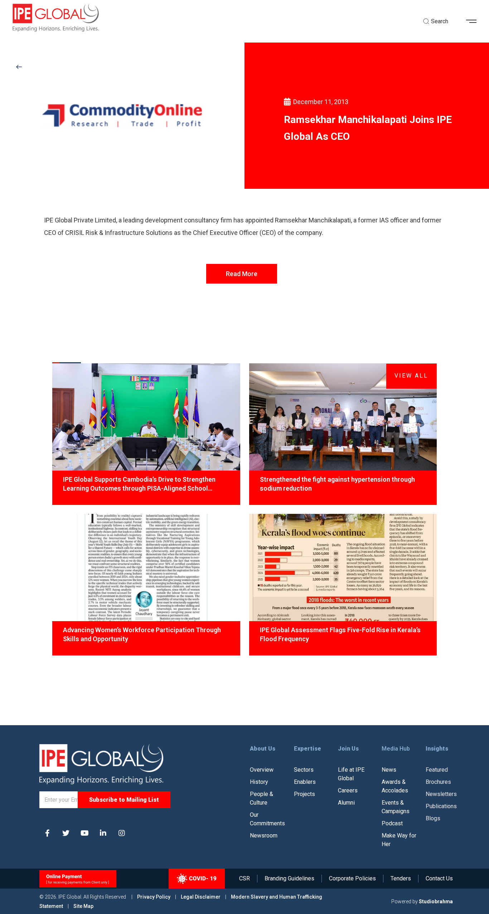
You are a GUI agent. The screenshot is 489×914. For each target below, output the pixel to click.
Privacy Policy (154, 897)
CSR (244, 878)
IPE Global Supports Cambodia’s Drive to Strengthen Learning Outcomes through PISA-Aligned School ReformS (139, 484)
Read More (241, 273)
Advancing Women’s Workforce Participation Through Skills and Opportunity (142, 634)
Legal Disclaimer (201, 897)
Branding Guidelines (289, 878)
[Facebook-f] (47, 833)
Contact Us (439, 878)
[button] (474, 21)
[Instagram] (122, 833)
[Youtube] (84, 833)
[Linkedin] (103, 833)
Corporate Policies (352, 878)
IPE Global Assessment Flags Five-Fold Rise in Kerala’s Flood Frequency (340, 634)
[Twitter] (66, 833)
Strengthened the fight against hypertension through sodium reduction (337, 484)
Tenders (401, 878)
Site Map (83, 906)
